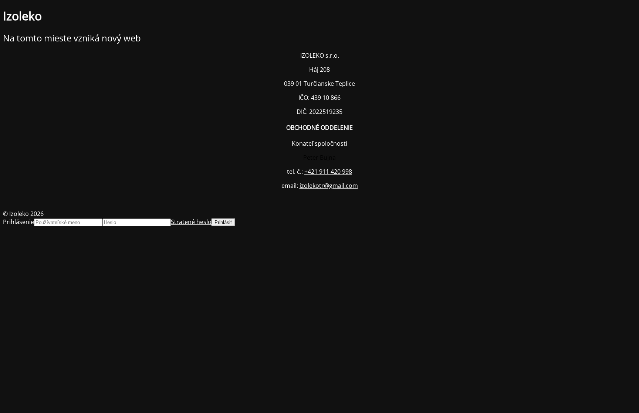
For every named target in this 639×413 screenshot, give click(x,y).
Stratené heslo (191, 222)
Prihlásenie (18, 222)
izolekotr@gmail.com (329, 186)
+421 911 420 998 (328, 171)
